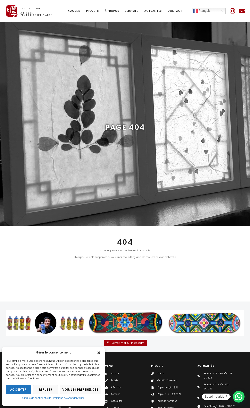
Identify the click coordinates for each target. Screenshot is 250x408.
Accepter (18, 389)
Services (131, 11)
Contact (175, 11)
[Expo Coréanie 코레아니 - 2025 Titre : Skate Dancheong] (98, 323)
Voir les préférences (80, 389)
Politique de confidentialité (36, 398)
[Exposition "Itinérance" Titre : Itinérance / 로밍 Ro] (19, 323)
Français (204, 10)
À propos (112, 11)
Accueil (74, 11)
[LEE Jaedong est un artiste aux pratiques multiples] (45, 323)
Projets (92, 11)
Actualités (153, 11)
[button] (99, 353)
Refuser (45, 389)
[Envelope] (242, 11)
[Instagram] (232, 11)
